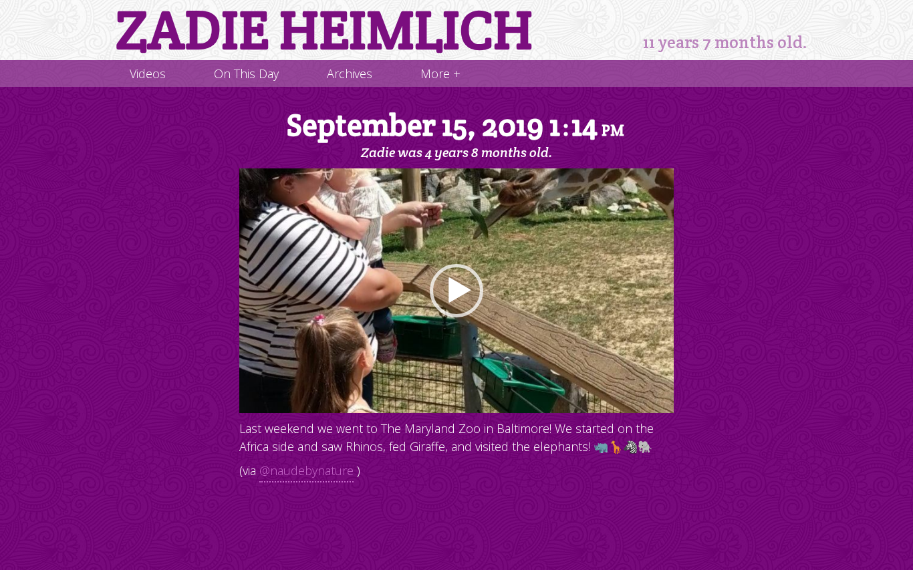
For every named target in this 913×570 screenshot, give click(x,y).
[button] (456, 290)
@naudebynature (306, 470)
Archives (349, 73)
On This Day (246, 73)
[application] (456, 290)
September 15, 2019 (455, 126)
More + (440, 73)
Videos (148, 73)
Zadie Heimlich (324, 30)
